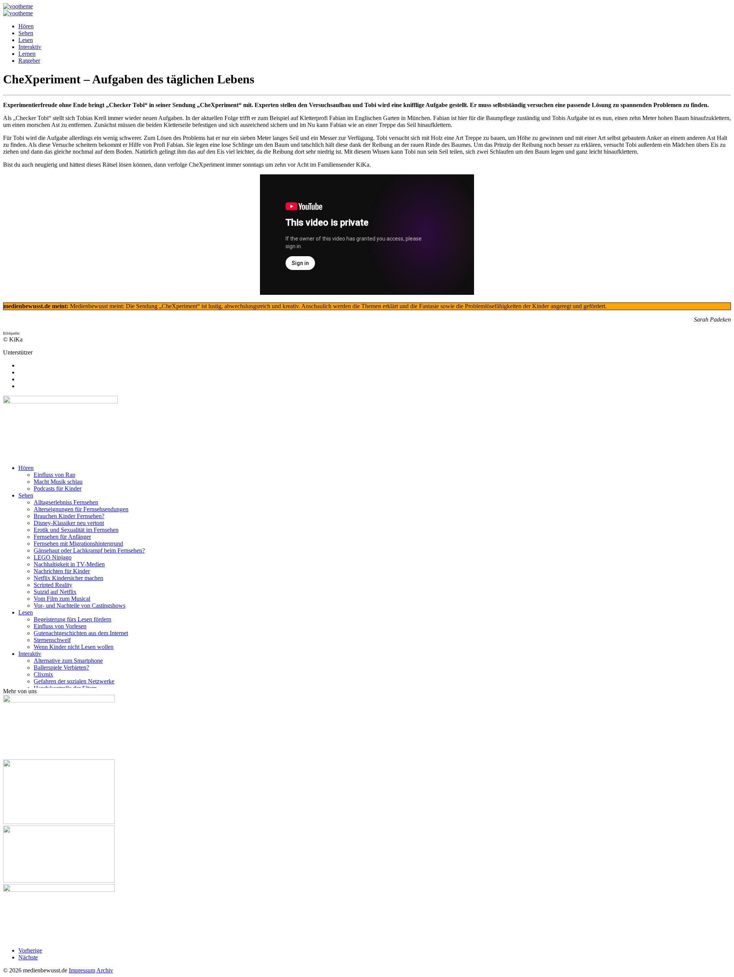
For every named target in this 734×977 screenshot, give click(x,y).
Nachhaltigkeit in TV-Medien (69, 564)
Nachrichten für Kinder (62, 571)
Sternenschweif (52, 640)
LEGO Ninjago (52, 557)
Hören (26, 26)
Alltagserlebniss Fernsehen (66, 502)
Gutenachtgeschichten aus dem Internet (81, 633)
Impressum (82, 970)
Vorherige (30, 950)
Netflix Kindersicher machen (68, 578)
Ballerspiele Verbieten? (61, 667)
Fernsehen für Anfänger (62, 536)
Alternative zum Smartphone (68, 660)
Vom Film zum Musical (62, 598)
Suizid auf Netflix (55, 591)
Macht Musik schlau (58, 481)
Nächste (28, 957)
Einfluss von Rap (54, 474)
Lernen (27, 53)
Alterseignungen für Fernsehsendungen (81, 509)
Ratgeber (29, 60)
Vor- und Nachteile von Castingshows (79, 605)
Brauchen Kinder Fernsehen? (69, 516)
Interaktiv (29, 47)
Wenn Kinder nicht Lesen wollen (74, 647)
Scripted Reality (53, 585)
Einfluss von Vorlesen (60, 626)
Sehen (25, 33)
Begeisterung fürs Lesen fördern (72, 619)
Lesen (25, 40)
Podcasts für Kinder (57, 488)
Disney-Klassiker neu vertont (69, 523)
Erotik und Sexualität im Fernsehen (76, 530)
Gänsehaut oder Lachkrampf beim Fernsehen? (89, 550)
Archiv (104, 970)
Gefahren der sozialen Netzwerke (74, 681)
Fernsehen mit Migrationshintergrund (78, 543)
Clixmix (43, 674)
